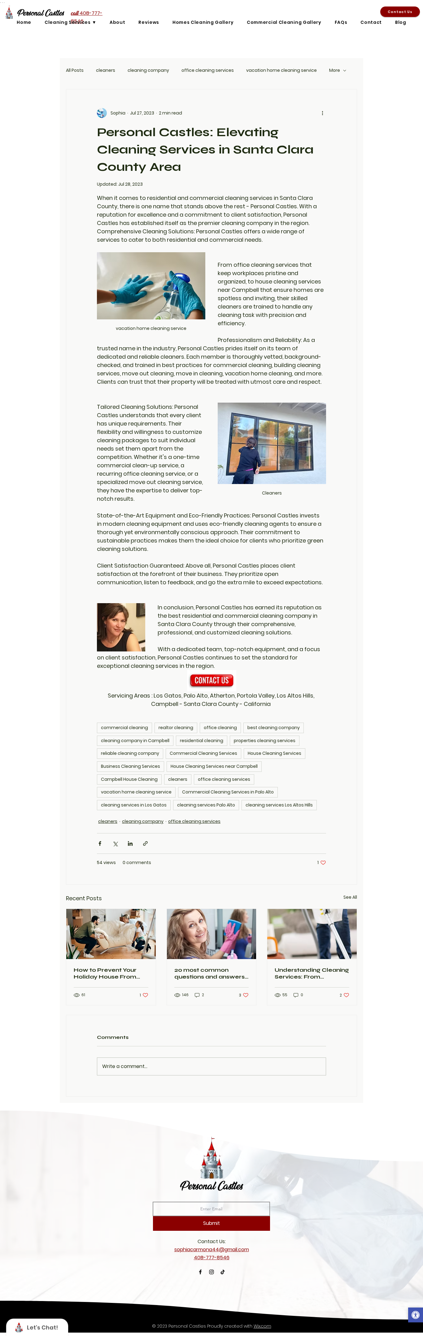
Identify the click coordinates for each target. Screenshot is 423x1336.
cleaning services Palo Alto (206, 805)
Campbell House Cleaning (129, 779)
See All (350, 897)
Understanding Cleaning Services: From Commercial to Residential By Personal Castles (312, 973)
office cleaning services (207, 70)
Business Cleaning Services (130, 766)
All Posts (75, 70)
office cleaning (220, 727)
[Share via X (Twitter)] (115, 843)
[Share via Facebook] (100, 843)
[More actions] (322, 113)
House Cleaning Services (274, 753)
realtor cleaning (176, 727)
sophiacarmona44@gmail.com (211, 1249)
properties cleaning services (264, 740)
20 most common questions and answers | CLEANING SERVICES (211, 973)
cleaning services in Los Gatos (134, 805)
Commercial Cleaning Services (203, 753)
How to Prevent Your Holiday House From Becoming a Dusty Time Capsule (110, 973)
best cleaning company (273, 727)
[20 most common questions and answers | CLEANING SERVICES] (211, 934)
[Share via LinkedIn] (130, 843)
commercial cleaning (124, 727)
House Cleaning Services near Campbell (214, 766)
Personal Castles (211, 1186)
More (334, 70)
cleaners (105, 70)
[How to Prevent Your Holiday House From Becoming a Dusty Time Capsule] (111, 934)
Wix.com (262, 1326)
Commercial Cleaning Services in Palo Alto (228, 792)
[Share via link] (145, 843)
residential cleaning (201, 740)
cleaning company (148, 70)
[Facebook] (200, 1272)
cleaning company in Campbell (135, 740)
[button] (415, 1316)
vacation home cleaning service (281, 70)
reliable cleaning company (130, 753)
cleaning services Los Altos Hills (279, 805)
